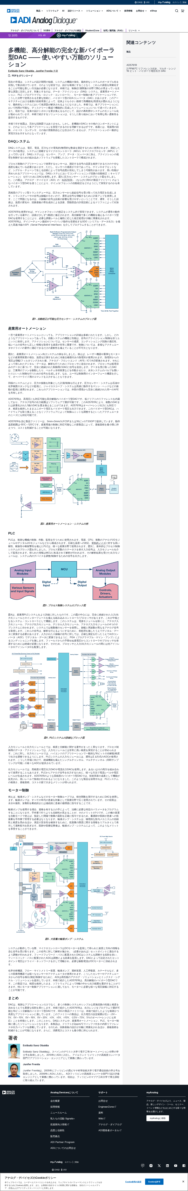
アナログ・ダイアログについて (25, 30)
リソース (133, 30)
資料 (100, 1112)
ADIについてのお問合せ (63, 1148)
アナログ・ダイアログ (110, 1124)
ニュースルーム (58, 1112)
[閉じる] (183, 1181)
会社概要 (55, 1100)
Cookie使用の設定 (133, 1181)
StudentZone (92, 30)
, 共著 (33, 70)
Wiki (100, 1118)
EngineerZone (106, 1106)
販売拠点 (55, 1136)
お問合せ (103, 1100)
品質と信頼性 (57, 1130)
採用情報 (55, 1106)
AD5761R (67, 179)
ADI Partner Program (62, 1142)
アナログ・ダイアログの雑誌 (67, 30)
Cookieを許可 (154, 1181)
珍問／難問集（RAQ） (113, 30)
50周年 (46, 30)
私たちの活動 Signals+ (62, 1118)
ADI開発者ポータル (108, 1130)
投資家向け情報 (58, 1124)
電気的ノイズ (99, 542)
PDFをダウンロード (22, 75)
